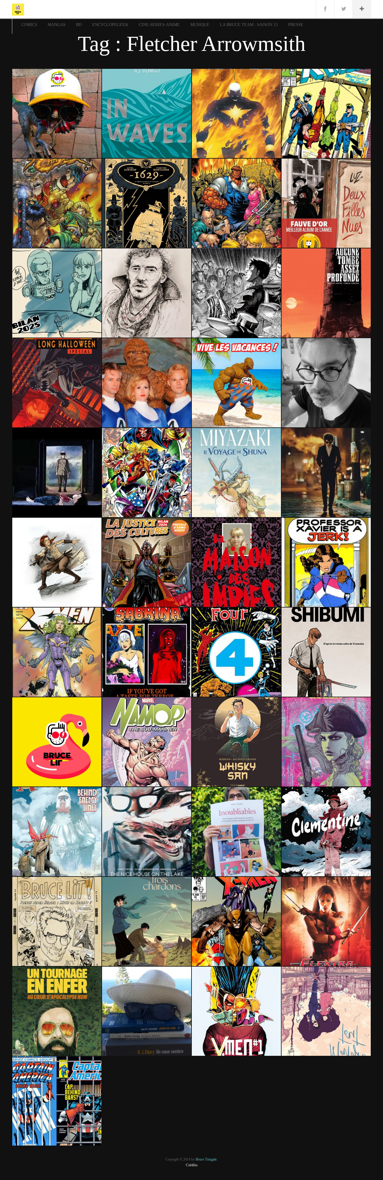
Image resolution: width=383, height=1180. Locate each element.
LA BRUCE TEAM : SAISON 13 (249, 24)
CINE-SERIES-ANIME (159, 24)
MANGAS (57, 24)
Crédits (191, 1165)
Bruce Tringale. (207, 1159)
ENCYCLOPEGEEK (110, 24)
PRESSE (295, 24)
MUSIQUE (199, 24)
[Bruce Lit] (18, 9)
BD (79, 24)
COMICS (29, 24)
